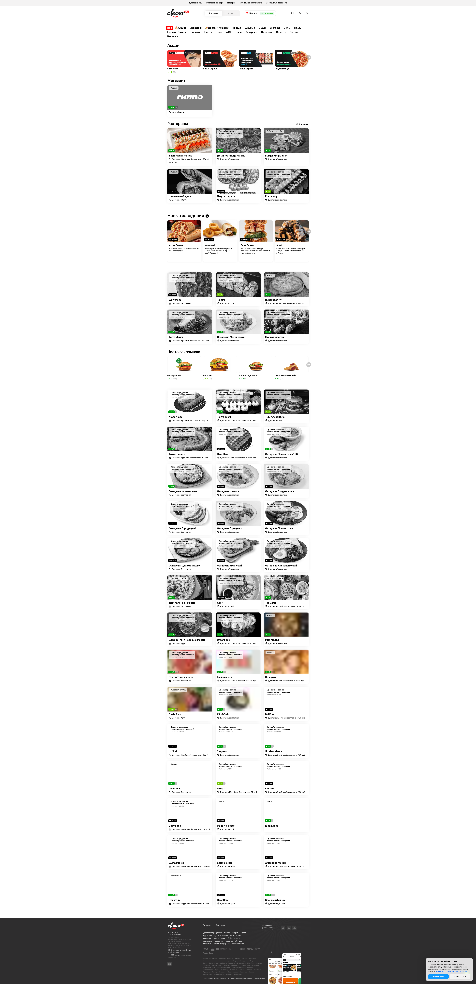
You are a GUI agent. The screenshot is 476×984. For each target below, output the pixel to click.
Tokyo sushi (224, 416)
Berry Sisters (224, 862)
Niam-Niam (175, 416)
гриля (238, 935)
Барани (217, 961)
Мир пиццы (272, 639)
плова (236, 938)
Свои (220, 602)
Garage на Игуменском (183, 491)
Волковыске (213, 963)
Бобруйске (244, 961)
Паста (208, 32)
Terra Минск (176, 337)
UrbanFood (223, 639)
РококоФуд (272, 196)
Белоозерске (227, 961)
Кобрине (235, 965)
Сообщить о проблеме (276, 3)
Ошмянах (233, 970)
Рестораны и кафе (214, 3)
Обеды (293, 32)
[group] (184, 61)
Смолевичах (207, 974)
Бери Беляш (247, 245)
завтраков (207, 941)
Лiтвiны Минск (274, 751)
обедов (238, 941)
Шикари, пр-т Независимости (187, 639)
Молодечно (236, 967)
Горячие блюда (176, 32)
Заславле (206, 965)
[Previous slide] (167, 97)
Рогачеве (222, 972)
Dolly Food (175, 825)
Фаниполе (238, 974)
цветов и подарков (221, 944)
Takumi (221, 299)
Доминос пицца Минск (231, 155)
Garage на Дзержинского (184, 565)
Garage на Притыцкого (279, 528)
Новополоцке (208, 970)
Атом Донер (176, 245)
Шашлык (195, 32)
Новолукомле (247, 967)
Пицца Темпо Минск (181, 677)
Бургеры (274, 27)
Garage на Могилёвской (231, 337)
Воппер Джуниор (248, 375)
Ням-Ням (222, 454)
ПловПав (222, 900)
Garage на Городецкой (182, 528)
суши (243, 933)
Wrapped (210, 245)
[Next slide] (308, 97)
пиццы (227, 933)
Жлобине (250, 963)
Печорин (270, 677)
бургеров (207, 935)
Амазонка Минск (275, 862)
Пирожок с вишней (285, 375)
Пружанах (206, 972)
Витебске (222, 958)
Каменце (227, 965)
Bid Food (270, 714)
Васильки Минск (275, 900)
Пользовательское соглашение (214, 978)
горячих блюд (228, 935)
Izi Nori (173, 751)
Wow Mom (175, 299)
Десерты (266, 32)
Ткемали (270, 602)
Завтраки (251, 32)
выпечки (207, 944)
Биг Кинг (208, 375)
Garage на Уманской (229, 565)
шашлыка (207, 938)
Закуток (222, 751)
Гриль (297, 27)
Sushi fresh (175, 714)
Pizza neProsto (226, 825)
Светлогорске (233, 972)
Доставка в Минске (210, 958)
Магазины (196, 27)
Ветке (205, 963)
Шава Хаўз (271, 825)
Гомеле (237, 958)
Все (169, 27)
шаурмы (235, 933)
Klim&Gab (223, 714)
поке (223, 938)
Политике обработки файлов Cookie (451, 971)
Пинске (241, 970)
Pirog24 (221, 788)
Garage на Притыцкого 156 (281, 454)
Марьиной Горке (209, 967)
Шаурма (250, 27)
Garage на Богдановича (279, 491)
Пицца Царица (226, 196)
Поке (219, 32)
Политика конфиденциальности (240, 978)
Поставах (257, 970)
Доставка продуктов (212, 933)
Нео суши (174, 900)
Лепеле (251, 965)
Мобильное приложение (250, 3)
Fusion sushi (224, 677)
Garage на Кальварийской (281, 565)
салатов (229, 941)
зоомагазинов (238, 944)
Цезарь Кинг (174, 375)
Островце (225, 970)
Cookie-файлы (259, 978)
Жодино (259, 963)
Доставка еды (195, 3)
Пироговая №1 (274, 299)
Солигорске (227, 974)
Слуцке (251, 972)
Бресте (244, 958)
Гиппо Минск (176, 112)
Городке (231, 963)
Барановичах (208, 961)
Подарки (231, 3)
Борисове (254, 961)
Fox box (269, 788)
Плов (239, 32)
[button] (167, 57)
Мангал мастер (274, 337)
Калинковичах (217, 965)
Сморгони (218, 974)
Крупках (244, 965)
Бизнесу (207, 925)
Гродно (230, 958)
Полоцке (249, 970)
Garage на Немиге (228, 491)
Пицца (237, 27)
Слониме (243, 972)
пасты (216, 938)
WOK (229, 32)
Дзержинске (241, 963)
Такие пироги (177, 454)
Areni (279, 245)
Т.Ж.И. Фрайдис (274, 416)
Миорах (220, 967)
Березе (236, 961)
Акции (182, 27)
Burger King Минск (276, 155)
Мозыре (227, 967)
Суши (262, 27)
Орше (217, 970)
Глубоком (223, 963)
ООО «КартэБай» (174, 935)
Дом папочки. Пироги (182, 602)
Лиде (257, 965)
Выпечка (172, 36)
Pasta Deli (174, 788)
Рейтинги (220, 925)
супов (216, 935)
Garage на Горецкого (229, 528)
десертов (219, 941)
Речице (215, 972)
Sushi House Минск (180, 155)
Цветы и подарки (218, 27)
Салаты (281, 32)
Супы (287, 27)
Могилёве (252, 958)
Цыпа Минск (176, 862)
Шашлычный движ (180, 196)
